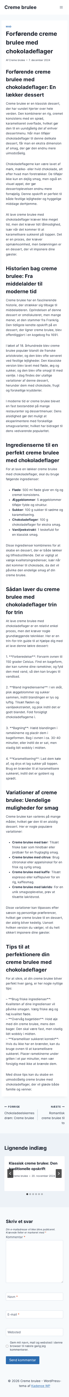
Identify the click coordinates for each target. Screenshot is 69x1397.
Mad (9, 26)
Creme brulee (17, 60)
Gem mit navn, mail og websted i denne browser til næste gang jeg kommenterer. (36, 1346)
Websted (14, 1332)
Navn (13, 1297)
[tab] (27, 1194)
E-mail (14, 1314)
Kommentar (15, 1237)
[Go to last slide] (10, 1173)
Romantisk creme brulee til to (53, 1115)
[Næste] (59, 1173)
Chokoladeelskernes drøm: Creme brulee (19, 1112)
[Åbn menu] (61, 7)
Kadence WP (40, 1386)
